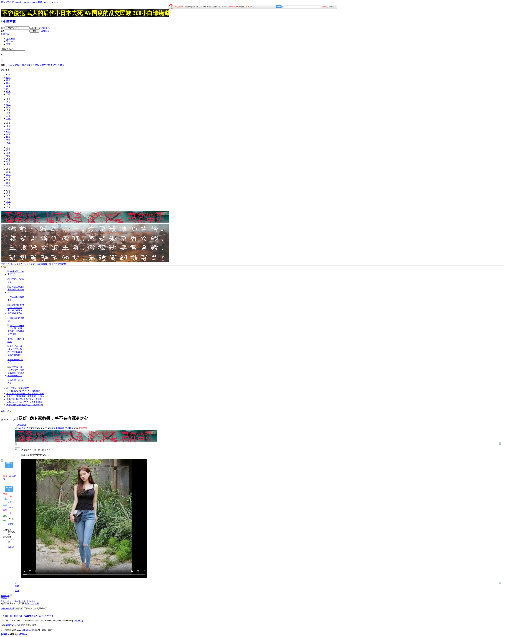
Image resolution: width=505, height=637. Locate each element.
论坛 (10, 41)
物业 (8, 105)
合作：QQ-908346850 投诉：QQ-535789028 (38, 2)
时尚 (8, 132)
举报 (17, 590)
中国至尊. (27, 616)
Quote (21, 601)
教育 (8, 161)
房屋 (8, 102)
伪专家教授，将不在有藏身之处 (51, 264)
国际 (8, 78)
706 (9, 524)
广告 (8, 110)
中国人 (11, 65)
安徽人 (18, 65)
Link (16, 601)
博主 (8, 143)
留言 (8, 44)
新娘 (8, 153)
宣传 (8, 118)
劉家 (24, 65)
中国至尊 (5, 264)
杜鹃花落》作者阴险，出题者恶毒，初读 (25, 393)
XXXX (47, 65)
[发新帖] (11, 411)
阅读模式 (69, 428)
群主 (8, 204)
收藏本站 (13, 2)
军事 (8, 86)
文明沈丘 (30, 65)
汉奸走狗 (31, 264)
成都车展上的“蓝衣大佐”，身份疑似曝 (24, 402)
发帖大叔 (21, 428)
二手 (8, 116)
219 (9, 507)
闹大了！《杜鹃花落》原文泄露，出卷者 (25, 396)
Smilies (32, 601)
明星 (8, 137)
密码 (3, 31)
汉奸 (8, 89)
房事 (8, 159)
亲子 (8, 164)
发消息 (11, 547)
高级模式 (5, 598)
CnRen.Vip (78, 620)
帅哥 (8, 177)
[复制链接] (22, 425)
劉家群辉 (39, 65)
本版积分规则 (7, 608)
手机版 (4, 616)
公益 (8, 207)
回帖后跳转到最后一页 (36, 608)
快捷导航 (5, 34)
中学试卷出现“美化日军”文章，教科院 (24, 399)
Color (5, 601)
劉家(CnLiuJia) (13, 625)
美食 (8, 134)
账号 (3, 28)
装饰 (8, 113)
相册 (8, 183)
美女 (8, 175)
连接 (8, 199)
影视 (8, 172)
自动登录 (36, 28)
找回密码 (45, 28)
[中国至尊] (8, 21)
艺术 (8, 180)
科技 (8, 83)
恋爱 (8, 150)
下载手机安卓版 (15, 616)
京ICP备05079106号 (43, 616)
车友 (8, 129)
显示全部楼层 (57, 428)
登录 (27, 603)
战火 (8, 91)
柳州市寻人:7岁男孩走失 (17, 388)
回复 (17, 586)
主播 (8, 140)
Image (10, 601)
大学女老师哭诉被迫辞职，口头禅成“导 (24, 405)
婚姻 (8, 156)
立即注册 (45, 31)
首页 (10, 39)
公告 (8, 193)
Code (26, 601)
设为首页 (5, 2)
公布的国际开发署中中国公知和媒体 (23, 391)
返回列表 (5, 411)
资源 (8, 186)
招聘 (8, 107)
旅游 (8, 126)
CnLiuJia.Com (28, 630)
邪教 (8, 94)
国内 (8, 80)
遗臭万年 (20, 264)
